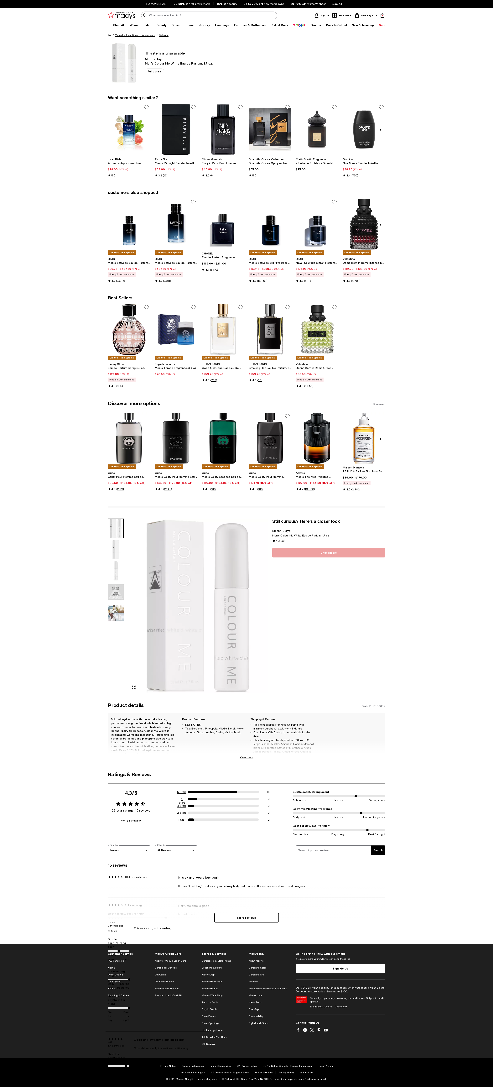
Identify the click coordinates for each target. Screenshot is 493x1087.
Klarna (111, 967)
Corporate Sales (257, 967)
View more (246, 757)
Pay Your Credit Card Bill (168, 995)
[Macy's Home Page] (121, 15)
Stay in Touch (209, 1009)
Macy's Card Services (167, 988)
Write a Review (131, 820)
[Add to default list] (146, 107)
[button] (188, 606)
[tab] (116, 528)
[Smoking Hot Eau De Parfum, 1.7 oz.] (270, 329)
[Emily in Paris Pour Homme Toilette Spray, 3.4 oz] (223, 129)
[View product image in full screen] (133, 687)
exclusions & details (290, 728)
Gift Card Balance (164, 981)
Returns (112, 988)
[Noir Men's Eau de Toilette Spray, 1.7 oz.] (364, 129)
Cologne (164, 35)
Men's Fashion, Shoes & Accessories (135, 35)
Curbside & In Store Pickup (216, 960)
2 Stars (181, 812)
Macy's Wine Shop (212, 995)
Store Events (208, 1016)
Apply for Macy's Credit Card (170, 960)
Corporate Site (256, 974)
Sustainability (256, 1016)
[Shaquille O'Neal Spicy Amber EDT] (270, 129)
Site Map (254, 1009)
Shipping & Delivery (118, 995)
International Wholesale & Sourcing (268, 988)
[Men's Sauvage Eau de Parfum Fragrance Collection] (129, 224)
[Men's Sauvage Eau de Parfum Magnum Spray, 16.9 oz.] (176, 224)
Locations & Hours (212, 967)
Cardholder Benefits (166, 967)
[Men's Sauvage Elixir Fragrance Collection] (270, 224)
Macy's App (208, 974)
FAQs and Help (116, 960)
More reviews (246, 917)
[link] (129, 167)
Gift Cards (160, 974)
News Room (255, 1002)
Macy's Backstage (212, 981)
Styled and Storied (259, 1023)
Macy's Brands (210, 988)
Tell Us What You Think (214, 1037)
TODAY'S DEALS (157, 3)
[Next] (380, 130)
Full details (155, 71)
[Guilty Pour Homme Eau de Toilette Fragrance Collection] (129, 438)
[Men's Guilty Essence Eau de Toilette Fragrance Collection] (223, 438)
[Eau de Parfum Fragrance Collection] (223, 224)
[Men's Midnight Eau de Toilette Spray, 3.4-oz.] (176, 129)
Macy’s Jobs (255, 995)
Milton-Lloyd (154, 59)
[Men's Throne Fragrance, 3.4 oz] (176, 329)
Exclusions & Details (321, 1006)
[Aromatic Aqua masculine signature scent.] (129, 129)
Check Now (341, 1006)
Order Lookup (115, 974)
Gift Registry (208, 1044)
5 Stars (181, 791)
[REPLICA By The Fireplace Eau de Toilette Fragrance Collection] (364, 438)
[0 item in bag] (382, 15)
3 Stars (181, 805)
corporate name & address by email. (306, 1079)
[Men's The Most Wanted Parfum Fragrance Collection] (317, 438)
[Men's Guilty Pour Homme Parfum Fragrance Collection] (270, 438)
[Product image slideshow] (198, 606)
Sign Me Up (340, 968)
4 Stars (182, 799)
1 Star (181, 819)
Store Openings (210, 1023)
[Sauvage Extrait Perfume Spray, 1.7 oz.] (317, 224)
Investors (253, 981)
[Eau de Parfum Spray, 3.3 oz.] (129, 329)
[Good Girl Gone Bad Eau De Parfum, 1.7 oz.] (223, 329)
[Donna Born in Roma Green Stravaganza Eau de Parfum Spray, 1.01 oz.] (317, 329)
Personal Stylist (210, 1002)
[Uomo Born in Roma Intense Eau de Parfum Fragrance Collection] (364, 224)
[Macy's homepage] (109, 35)
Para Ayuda (114, 981)
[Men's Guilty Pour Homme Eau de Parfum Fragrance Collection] (176, 438)
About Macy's (256, 960)
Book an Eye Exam (212, 1030)
